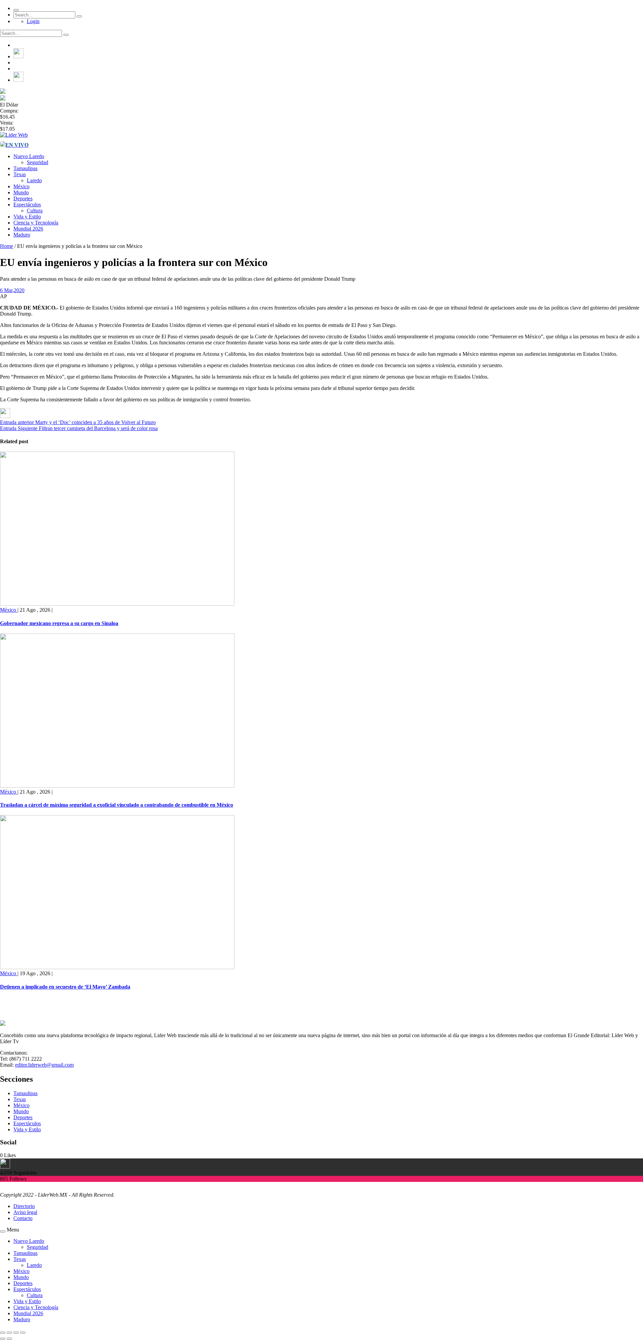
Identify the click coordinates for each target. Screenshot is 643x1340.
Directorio (24, 1206)
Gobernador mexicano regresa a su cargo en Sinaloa (59, 623)
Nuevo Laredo (28, 156)
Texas (19, 174)
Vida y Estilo (27, 216)
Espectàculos (27, 1123)
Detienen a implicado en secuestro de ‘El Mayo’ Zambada (65, 987)
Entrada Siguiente (19, 428)
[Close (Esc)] (2, 1333)
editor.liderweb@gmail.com (44, 1065)
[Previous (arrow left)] (2, 1339)
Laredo (34, 180)
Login (33, 21)
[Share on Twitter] (5, 416)
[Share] (9, 1333)
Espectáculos (27, 204)
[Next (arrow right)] (9, 1339)
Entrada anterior (17, 422)
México (21, 186)
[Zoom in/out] (22, 1333)
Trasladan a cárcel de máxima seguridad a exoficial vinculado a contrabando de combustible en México (116, 805)
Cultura (35, 210)
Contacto (22, 1218)
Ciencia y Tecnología (35, 222)
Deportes (22, 198)
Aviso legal (25, 1212)
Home (6, 246)
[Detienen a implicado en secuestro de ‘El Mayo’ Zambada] (117, 967)
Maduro (21, 235)
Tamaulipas (25, 168)
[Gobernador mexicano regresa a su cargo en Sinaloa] (117, 604)
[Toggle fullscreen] (16, 1333)
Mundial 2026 (28, 228)
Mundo (21, 192)
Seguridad (37, 162)
